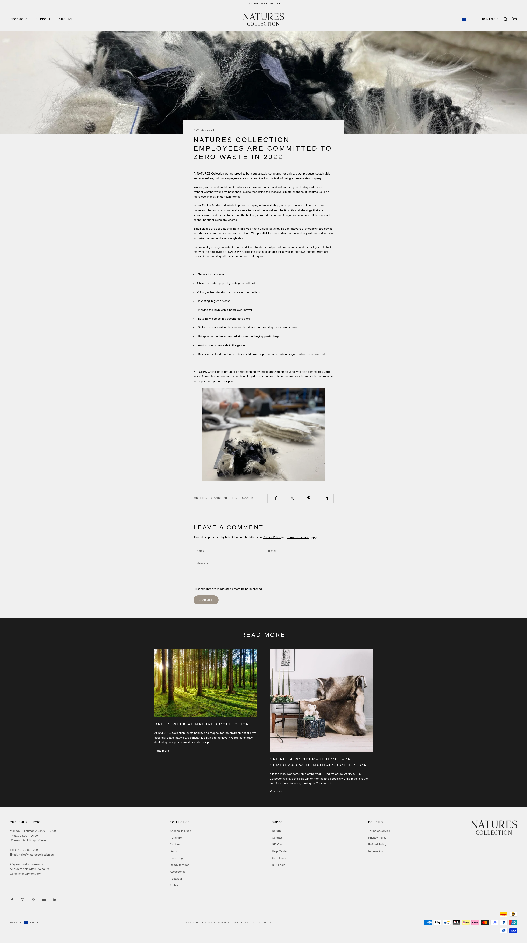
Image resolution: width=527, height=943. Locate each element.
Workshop (233, 205)
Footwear (176, 878)
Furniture (176, 837)
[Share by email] (325, 498)
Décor (174, 851)
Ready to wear (179, 864)
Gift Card (278, 844)
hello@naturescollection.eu (36, 854)
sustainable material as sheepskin (235, 187)
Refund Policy (377, 844)
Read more (161, 750)
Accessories (177, 871)
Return (276, 830)
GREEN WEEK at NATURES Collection (202, 724)
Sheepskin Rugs (180, 830)
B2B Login (490, 19)
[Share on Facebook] (276, 498)
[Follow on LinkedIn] (55, 900)
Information (375, 851)
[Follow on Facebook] (12, 900)
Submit (206, 599)
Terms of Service (298, 537)
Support (43, 19)
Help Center (280, 851)
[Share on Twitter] (292, 498)
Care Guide (279, 858)
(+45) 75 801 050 (26, 849)
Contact (277, 837)
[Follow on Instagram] (23, 900)
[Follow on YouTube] (44, 900)
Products (18, 19)
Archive (66, 19)
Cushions (176, 844)
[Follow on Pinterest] (33, 900)
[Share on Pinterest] (309, 498)
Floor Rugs (177, 858)
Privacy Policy (272, 537)
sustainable (296, 376)
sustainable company (266, 173)
